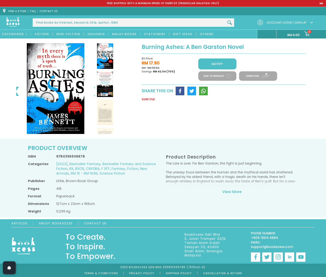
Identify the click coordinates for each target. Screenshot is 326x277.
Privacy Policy (142, 273)
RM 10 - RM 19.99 (84, 173)
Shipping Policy (179, 273)
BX (71, 168)
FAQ (33, 11)
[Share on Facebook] (180, 91)
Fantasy (118, 168)
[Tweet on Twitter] (191, 91)
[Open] (9, 267)
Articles (19, 223)
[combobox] (133, 22)
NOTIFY (217, 64)
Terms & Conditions (101, 273)
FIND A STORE (17, 11)
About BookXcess (56, 223)
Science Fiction (112, 173)
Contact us (49, 11)
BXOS (79, 168)
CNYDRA (93, 168)
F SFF (105, 168)
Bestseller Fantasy (85, 164)
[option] (163, 3)
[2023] (62, 164)
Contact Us (95, 223)
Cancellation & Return (222, 273)
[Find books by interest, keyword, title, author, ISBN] (229, 23)
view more (232, 191)
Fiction (132, 168)
